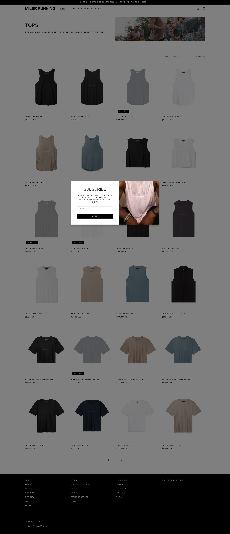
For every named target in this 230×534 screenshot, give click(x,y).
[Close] (156, 184)
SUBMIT (95, 216)
